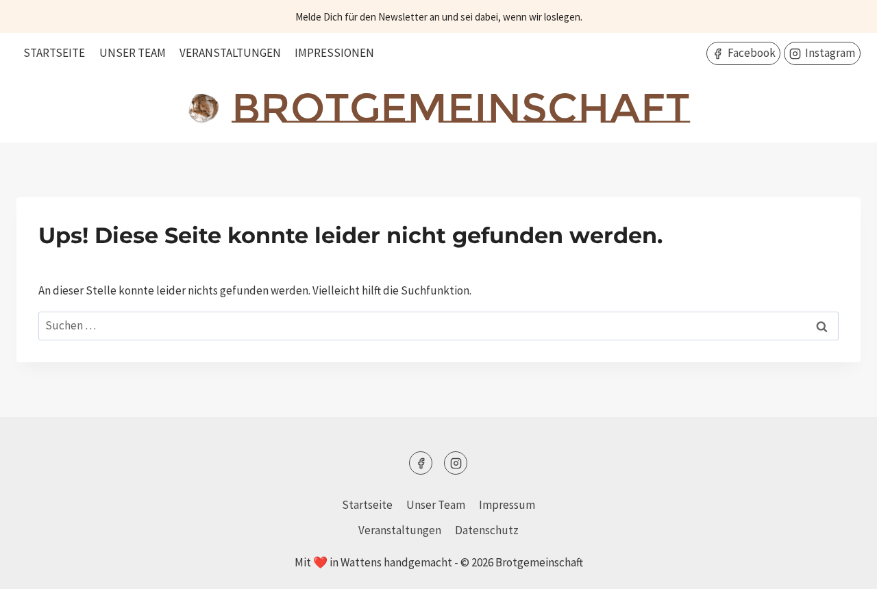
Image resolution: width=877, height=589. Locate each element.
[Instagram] (455, 463)
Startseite (54, 52)
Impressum (507, 504)
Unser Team (132, 52)
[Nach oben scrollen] (842, 568)
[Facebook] (420, 463)
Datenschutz (487, 530)
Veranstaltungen (230, 52)
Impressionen (334, 52)
